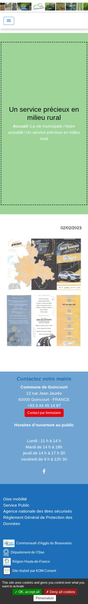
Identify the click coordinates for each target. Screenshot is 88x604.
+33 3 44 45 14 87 (44, 405)
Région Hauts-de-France (31, 561)
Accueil (20, 126)
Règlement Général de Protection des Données (37, 520)
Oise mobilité (15, 499)
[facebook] (44, 471)
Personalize (45, 598)
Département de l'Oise (27, 552)
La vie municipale (46, 126)
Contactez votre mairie (44, 379)
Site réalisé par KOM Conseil (34, 570)
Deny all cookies (62, 592)
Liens (44, 489)
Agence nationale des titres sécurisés (37, 511)
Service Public (16, 505)
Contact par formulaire (44, 413)
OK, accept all (29, 592)
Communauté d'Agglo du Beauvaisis (44, 543)
